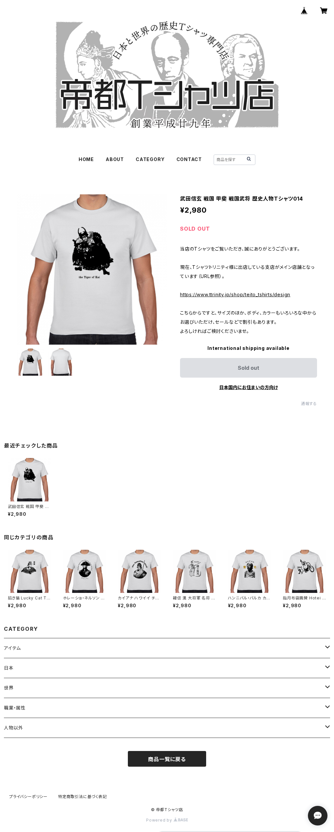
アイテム (12, 648)
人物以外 (13, 727)
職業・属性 (15, 707)
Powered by (160, 820)
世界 (9, 688)
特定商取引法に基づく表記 (82, 796)
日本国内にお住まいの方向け (248, 387)
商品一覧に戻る (167, 759)
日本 (9, 668)
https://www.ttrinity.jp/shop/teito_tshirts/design (235, 294)
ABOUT (115, 159)
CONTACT (189, 159)
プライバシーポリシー (28, 796)
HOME (86, 159)
